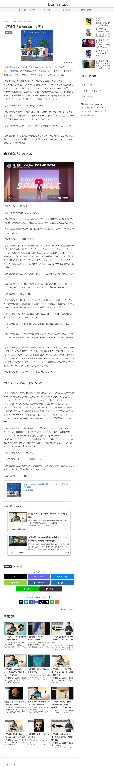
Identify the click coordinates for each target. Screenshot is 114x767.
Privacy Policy (87, 111)
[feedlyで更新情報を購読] (52, 602)
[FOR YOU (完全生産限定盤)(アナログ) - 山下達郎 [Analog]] (14, 490)
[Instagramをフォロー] (36, 602)
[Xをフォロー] (21, 602)
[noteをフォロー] (46, 602)
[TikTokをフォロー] (41, 602)
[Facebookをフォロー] (31, 602)
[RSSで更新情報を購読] (57, 602)
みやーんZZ (86, 85)
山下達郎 (18, 566)
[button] (50, 588)
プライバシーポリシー (91, 91)
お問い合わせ (87, 96)
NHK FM (8, 566)
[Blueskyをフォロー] (26, 602)
